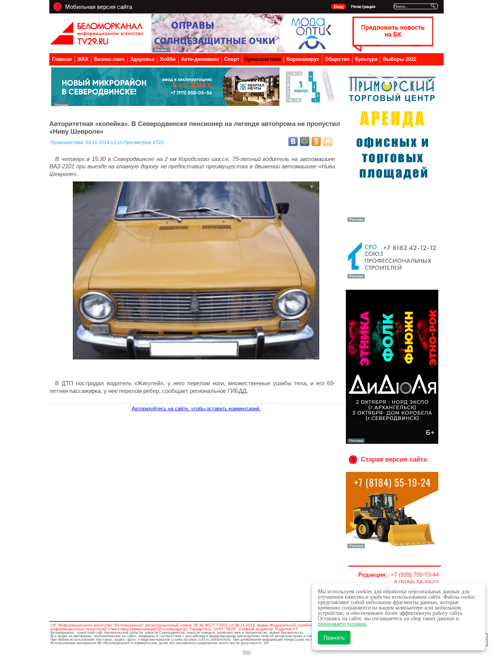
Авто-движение (200, 59)
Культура (366, 59)
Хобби (168, 59)
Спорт (231, 59)
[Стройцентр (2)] (193, 104)
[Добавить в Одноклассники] (316, 141)
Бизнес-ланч (109, 59)
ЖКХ (83, 59)
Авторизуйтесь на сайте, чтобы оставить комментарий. (196, 408)
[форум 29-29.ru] (392, 277)
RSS (247, 652)
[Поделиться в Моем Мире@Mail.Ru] (304, 141)
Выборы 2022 (399, 59)
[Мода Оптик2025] (243, 50)
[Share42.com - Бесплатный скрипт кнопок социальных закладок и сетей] (327, 141)
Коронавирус (303, 59)
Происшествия (263, 59)
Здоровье (142, 59)
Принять (334, 637)
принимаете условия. (342, 624)
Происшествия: (68, 142)
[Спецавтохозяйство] (392, 547)
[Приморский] (392, 221)
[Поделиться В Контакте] (293, 141)
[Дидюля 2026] (392, 442)
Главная (62, 59)
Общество (337, 59)
